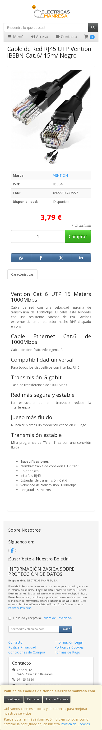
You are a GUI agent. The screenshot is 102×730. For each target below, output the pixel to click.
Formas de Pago (67, 652)
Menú (17, 36)
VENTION (60, 175)
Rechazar (33, 699)
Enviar (66, 629)
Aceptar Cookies (57, 699)
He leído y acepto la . (42, 618)
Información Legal (69, 642)
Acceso (41, 36)
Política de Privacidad (19, 608)
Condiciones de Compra (26, 652)
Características (22, 274)
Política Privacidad (22, 647)
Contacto (68, 36)
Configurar (13, 699)
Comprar (78, 236)
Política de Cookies (75, 724)
